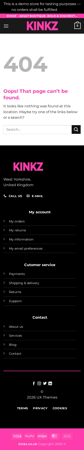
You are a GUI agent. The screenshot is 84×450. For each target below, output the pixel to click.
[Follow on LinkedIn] (50, 384)
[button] (6, 25)
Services (15, 336)
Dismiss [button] (66, 10)
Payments (17, 274)
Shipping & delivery (24, 283)
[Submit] (76, 129)
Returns (15, 292)
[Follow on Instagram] (39, 384)
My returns (17, 230)
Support (15, 301)
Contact (15, 354)
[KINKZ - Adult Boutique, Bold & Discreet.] (42, 26)
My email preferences (26, 248)
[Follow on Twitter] (45, 384)
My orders (17, 221)
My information (21, 239)
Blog (13, 345)
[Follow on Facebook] (34, 384)
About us (16, 327)
